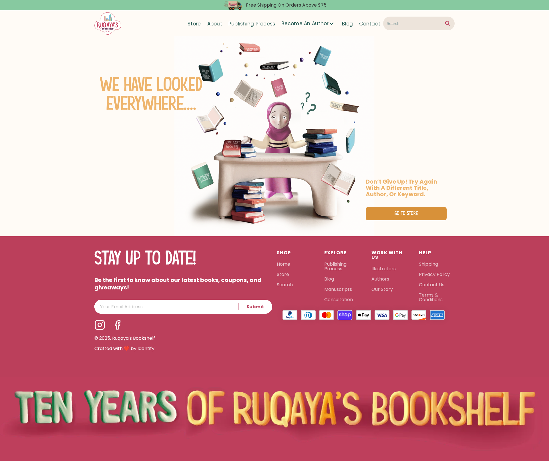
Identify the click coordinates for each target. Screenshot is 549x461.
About (214, 23)
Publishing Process (251, 23)
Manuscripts (338, 289)
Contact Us (431, 285)
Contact (369, 23)
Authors (380, 279)
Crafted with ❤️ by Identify (124, 348)
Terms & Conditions (431, 298)
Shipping (428, 264)
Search (285, 285)
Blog (347, 23)
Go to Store (406, 213)
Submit (255, 306)
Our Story (382, 289)
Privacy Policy (435, 274)
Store (194, 23)
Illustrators (383, 269)
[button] (308, 23)
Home (283, 264)
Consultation (338, 300)
